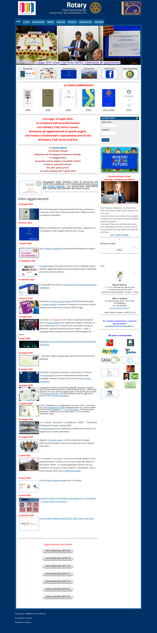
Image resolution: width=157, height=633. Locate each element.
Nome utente (107, 122)
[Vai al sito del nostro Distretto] (89, 78)
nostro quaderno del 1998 (53, 407)
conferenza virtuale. (72, 471)
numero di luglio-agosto (61, 301)
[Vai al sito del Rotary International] (130, 78)
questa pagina (59, 147)
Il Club (26, 22)
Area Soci (61, 22)
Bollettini (55, 409)
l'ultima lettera (64, 356)
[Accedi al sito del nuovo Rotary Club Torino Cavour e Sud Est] (28, 78)
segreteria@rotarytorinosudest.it (119, 308)
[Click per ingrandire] (119, 283)
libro (81, 209)
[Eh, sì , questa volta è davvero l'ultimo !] (48, 78)
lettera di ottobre (52, 249)
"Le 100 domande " (71, 409)
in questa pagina (55, 440)
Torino (102, 266)
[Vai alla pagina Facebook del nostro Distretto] (109, 78)
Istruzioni (99, 22)
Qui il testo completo (119, 234)
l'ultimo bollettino (53, 480)
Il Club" (81, 231)
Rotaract (72, 22)
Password (106, 130)
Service (50, 22)
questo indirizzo (50, 304)
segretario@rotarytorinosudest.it (119, 326)
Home (18, 21)
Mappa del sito (85, 22)
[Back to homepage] (79, 14)
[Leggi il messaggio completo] (119, 203)
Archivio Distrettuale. (60, 396)
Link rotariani (38, 22)
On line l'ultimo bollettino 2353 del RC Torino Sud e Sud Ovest (67, 518)
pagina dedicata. (51, 394)
